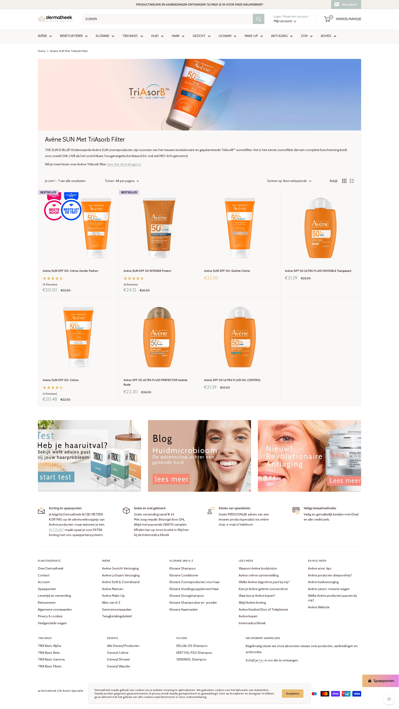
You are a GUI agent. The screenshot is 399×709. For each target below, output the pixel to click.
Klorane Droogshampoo (186, 596)
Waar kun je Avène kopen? (257, 596)
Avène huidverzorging (323, 582)
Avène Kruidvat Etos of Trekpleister (263, 609)
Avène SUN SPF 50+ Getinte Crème (227, 271)
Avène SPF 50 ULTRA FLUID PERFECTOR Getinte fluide (155, 382)
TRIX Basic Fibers (50, 666)
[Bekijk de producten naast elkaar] (344, 181)
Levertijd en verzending (54, 596)
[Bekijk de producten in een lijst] (352, 181)
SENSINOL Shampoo (191, 659)
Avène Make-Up (113, 596)
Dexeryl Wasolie (118, 666)
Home (41, 51)
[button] (78, 282)
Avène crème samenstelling (258, 575)
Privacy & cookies (50, 616)
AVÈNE (42, 36)
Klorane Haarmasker (183, 609)
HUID (155, 36)
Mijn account (283, 21)
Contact (43, 575)
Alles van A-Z (111, 602)
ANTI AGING (279, 36)
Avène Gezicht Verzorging (120, 568)
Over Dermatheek (50, 568)
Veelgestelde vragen (52, 623)
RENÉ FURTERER (71, 36)
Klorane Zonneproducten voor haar (194, 582)
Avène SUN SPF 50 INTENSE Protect (147, 271)
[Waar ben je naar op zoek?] (258, 19)
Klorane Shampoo (182, 568)
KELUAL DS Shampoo (192, 646)
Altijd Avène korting (252, 602)
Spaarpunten (47, 589)
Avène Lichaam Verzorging (120, 575)
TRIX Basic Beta (49, 653)
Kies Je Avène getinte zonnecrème (263, 589)
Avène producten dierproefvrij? (330, 575)
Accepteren (292, 693)
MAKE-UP (251, 36)
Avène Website (318, 607)
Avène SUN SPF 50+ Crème (61, 380)
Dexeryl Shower (118, 659)
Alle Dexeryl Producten (123, 646)
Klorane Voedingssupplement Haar (194, 589)
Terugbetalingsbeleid (117, 616)
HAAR (175, 36)
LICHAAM (225, 36)
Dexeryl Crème (117, 653)
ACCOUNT (56, 530)
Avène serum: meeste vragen (329, 589)
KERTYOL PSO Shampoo (194, 653)
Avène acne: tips (319, 568)
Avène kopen (248, 616)
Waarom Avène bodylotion (258, 568)
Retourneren (47, 602)
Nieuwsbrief (349, 4)
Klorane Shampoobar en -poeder (193, 602)
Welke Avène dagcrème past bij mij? (264, 582)
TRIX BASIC (130, 36)
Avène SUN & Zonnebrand (120, 582)
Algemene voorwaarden (55, 609)
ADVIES (326, 36)
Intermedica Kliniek (252, 623)
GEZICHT (199, 36)
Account (44, 582)
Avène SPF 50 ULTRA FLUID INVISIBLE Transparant (318, 271)
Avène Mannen (112, 589)
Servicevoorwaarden (116, 609)
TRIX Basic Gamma (51, 659)
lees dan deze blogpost (124, 164)
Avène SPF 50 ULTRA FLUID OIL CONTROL (232, 380)
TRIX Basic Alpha (49, 646)
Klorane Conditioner (183, 575)
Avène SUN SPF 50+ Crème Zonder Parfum (70, 271)
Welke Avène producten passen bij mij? (332, 598)
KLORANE (102, 36)
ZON (304, 36)
